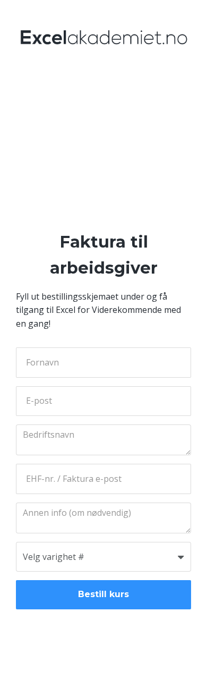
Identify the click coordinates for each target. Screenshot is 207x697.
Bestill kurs (103, 594)
